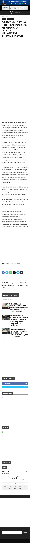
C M (4, 39)
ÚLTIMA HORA (10, 19)
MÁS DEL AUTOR (7, 299)
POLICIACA (4, 319)
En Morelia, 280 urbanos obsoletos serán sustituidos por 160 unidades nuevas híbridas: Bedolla (19, 308)
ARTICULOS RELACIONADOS (10, 295)
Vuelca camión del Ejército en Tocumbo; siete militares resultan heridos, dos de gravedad (19, 333)
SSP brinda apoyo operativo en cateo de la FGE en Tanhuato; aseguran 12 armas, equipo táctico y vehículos (19, 320)
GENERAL (8, 16)
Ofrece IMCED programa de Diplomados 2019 (22, 283)
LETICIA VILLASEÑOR (15, 263)
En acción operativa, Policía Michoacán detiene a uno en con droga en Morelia (8, 285)
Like (26, 383)
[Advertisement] (15, 54)
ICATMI (8, 263)
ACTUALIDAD (5, 307)
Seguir (25, 386)
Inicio (3, 16)
